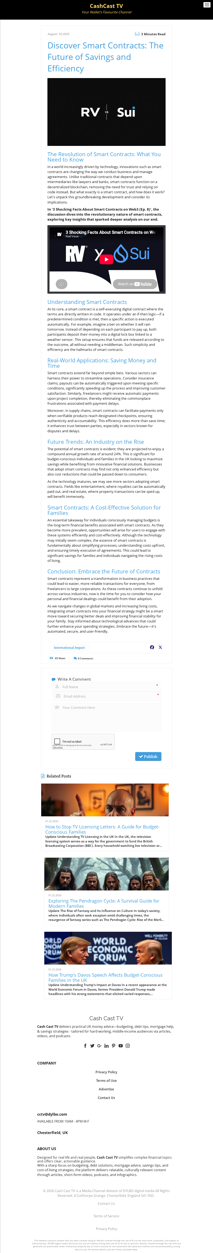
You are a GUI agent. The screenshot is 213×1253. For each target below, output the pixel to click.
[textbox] (106, 9)
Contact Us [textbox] (106, 1097)
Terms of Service (106, 1216)
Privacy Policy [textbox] (106, 1072)
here (135, 1249)
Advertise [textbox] (106, 1089)
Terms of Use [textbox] (106, 1080)
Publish (150, 756)
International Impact (69, 647)
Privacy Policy (106, 1228)
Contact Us (106, 1203)
